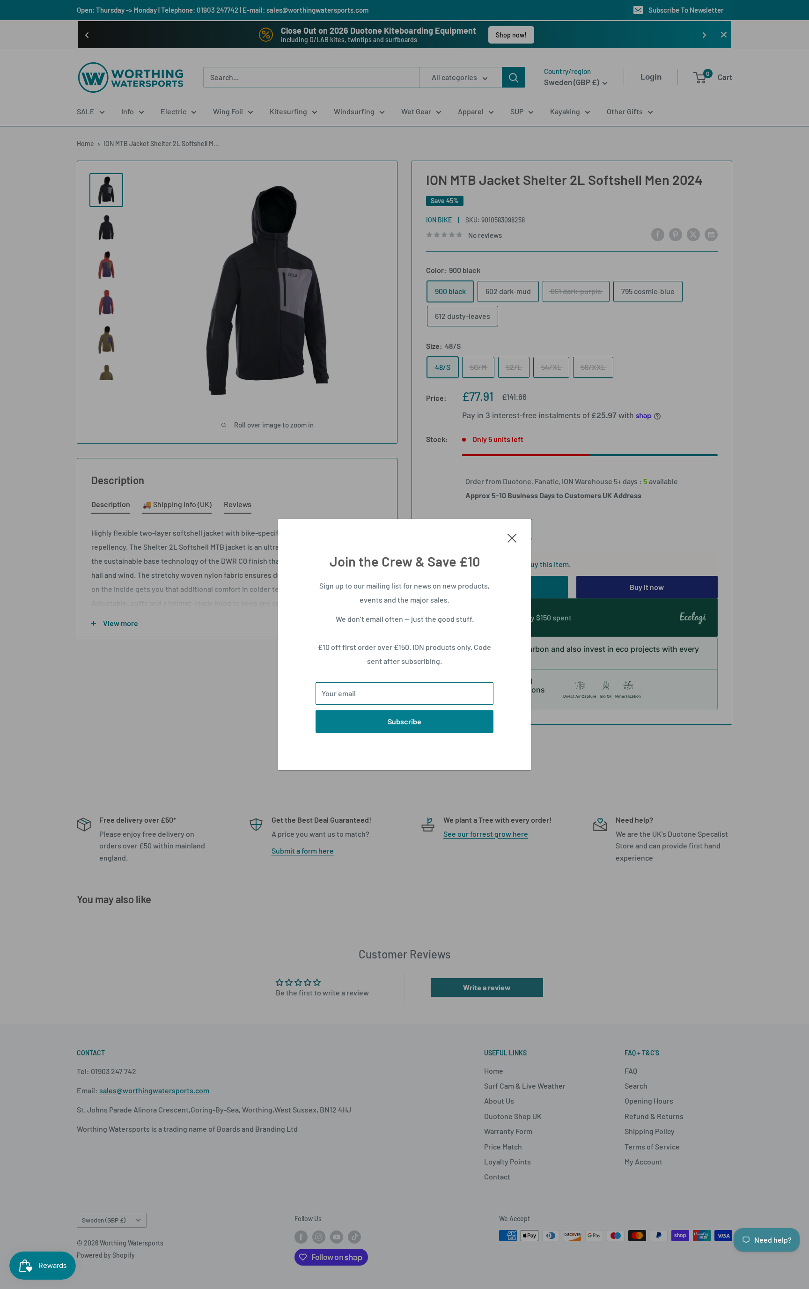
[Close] (512, 537)
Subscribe (404, 721)
